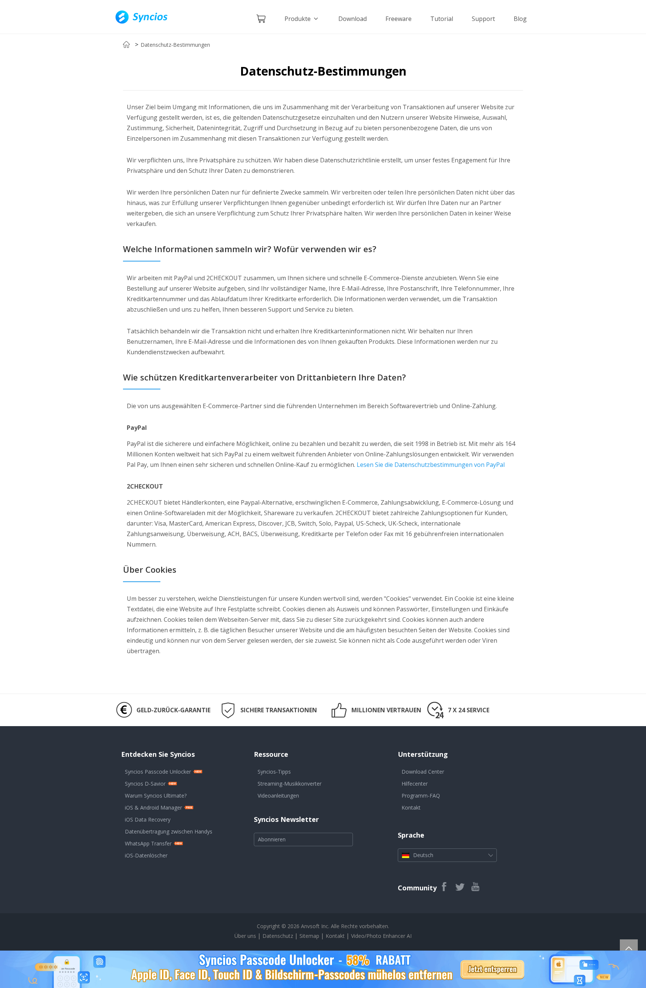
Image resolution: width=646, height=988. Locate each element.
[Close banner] (609, 956)
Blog (520, 19)
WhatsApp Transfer (148, 843)
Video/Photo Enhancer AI (381, 935)
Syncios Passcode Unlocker (158, 771)
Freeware (398, 19)
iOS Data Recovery (147, 819)
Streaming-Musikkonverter (290, 783)
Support (483, 19)
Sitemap (309, 935)
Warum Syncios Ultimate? (156, 795)
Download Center (423, 771)
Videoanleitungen (278, 795)
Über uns (245, 935)
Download (352, 19)
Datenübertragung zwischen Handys (168, 831)
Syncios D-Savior (145, 783)
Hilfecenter (415, 783)
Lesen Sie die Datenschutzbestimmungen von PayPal (431, 465)
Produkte (298, 19)
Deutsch (423, 855)
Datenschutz (278, 935)
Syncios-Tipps (274, 771)
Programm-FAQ (421, 795)
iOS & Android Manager (153, 807)
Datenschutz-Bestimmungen (175, 44)
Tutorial (441, 19)
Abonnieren (272, 839)
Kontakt (411, 807)
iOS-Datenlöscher (146, 855)
